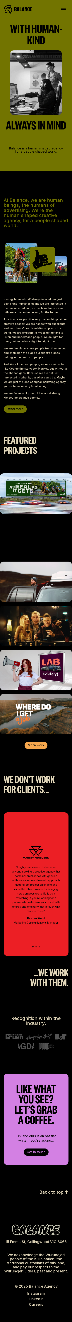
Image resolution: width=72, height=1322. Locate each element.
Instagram (36, 1293)
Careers (36, 1304)
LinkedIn (36, 1299)
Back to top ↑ (53, 1192)
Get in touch (36, 1152)
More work (36, 745)
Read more (15, 409)
